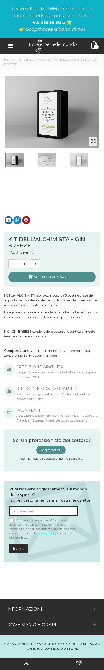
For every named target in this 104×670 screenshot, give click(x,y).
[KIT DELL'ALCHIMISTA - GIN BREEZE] (52, 112)
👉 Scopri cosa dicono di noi (52, 29)
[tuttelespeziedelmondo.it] (53, 46)
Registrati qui (51, 450)
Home (8, 59)
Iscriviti (19, 548)
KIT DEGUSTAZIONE (34, 59)
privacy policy (47, 533)
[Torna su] (26, 664)
